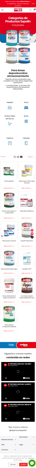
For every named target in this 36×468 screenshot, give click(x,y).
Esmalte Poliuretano (27, 241)
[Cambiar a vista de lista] (15, 157)
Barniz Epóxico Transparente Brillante (9, 326)
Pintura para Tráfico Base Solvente (27, 182)
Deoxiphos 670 (26, 269)
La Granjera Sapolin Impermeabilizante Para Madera (27, 297)
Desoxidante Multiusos (27, 211)
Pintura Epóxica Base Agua (9, 269)
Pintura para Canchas (9, 241)
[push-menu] (2, 10)
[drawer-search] (30, 10)
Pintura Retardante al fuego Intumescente (9, 297)
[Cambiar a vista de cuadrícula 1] (18, 157)
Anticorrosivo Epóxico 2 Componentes (9, 212)
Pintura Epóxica (9, 181)
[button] (16, 175)
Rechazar (13, 464)
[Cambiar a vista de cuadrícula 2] (21, 157)
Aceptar (23, 464)
